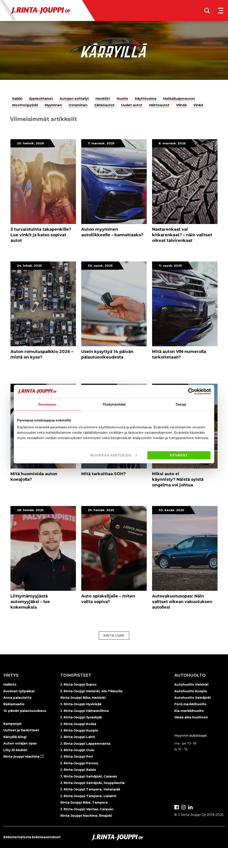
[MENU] (220, 10)
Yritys (10, 675)
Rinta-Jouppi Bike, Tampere (84, 802)
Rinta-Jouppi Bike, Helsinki (83, 698)
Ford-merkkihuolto (190, 704)
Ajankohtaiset (41, 99)
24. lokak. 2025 (29, 265)
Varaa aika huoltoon (191, 717)
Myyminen (53, 105)
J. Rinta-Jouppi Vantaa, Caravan (86, 809)
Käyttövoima (145, 99)
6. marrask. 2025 (172, 143)
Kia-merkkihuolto (189, 711)
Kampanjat (12, 724)
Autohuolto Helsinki (191, 684)
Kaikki (17, 99)
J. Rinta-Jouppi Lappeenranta (85, 744)
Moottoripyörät (25, 105)
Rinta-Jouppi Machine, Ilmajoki (86, 816)
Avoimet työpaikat (19, 691)
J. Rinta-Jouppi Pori (76, 757)
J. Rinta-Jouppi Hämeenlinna (84, 711)
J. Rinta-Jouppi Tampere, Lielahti (88, 796)
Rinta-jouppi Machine (22, 757)
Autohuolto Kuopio (190, 691)
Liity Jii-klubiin (15, 750)
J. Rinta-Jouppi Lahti (77, 737)
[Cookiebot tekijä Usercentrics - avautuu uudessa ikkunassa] (191, 391)
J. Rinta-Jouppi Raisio (78, 770)
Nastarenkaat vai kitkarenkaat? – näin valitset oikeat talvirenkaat (182, 235)
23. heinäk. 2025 (101, 510)
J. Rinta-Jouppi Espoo (78, 684)
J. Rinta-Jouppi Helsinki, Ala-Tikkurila (91, 691)
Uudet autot (131, 105)
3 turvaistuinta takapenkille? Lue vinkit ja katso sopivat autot (40, 235)
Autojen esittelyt (74, 99)
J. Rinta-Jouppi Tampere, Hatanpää (90, 789)
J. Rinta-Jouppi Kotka (78, 724)
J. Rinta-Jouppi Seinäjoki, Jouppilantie (92, 783)
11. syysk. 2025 (170, 265)
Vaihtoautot (159, 105)
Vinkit (198, 105)
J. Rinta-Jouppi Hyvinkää (80, 704)
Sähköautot (104, 105)
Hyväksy (179, 455)
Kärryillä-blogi (14, 737)
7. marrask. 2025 (101, 143)
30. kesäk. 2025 (171, 510)
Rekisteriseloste (17, 837)
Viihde (181, 105)
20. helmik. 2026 (30, 143)
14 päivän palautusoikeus (24, 711)
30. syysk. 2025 (100, 265)
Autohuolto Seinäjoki (192, 698)
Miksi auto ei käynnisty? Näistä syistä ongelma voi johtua (178, 479)
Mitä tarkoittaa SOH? (103, 473)
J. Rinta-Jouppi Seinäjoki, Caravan (88, 776)
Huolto (122, 99)
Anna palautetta (17, 698)
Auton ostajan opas (20, 743)
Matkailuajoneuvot (179, 99)
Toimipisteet (75, 675)
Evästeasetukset (46, 837)
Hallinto (9, 684)
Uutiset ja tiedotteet (21, 730)
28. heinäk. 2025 (30, 510)
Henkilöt (103, 99)
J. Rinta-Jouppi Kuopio (79, 730)
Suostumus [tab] (47, 404)
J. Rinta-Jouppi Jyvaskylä (81, 717)
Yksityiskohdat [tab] (114, 404)
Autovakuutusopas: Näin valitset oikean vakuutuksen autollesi (182, 602)
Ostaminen (78, 105)
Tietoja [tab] (180, 404)
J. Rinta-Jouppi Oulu (77, 750)
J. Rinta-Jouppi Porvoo (79, 763)
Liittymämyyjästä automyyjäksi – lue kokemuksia (30, 602)
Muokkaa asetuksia (111, 455)
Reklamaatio (13, 704)
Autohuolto (190, 675)
